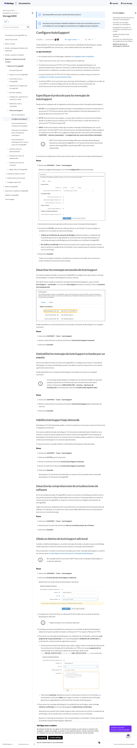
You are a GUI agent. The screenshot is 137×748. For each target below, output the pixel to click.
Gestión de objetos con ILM (16, 174)
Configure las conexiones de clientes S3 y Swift (18, 98)
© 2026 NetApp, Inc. (8, 744)
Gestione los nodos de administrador (16, 157)
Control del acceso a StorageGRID (16, 80)
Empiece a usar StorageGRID (18, 75)
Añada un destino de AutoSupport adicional (121, 45)
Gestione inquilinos (15, 92)
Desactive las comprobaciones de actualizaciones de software (123, 40)
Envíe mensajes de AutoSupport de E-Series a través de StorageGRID (20, 142)
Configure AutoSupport (19, 119)
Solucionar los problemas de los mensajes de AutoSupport (20, 132)
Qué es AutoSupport (18, 115)
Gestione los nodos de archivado (16, 164)
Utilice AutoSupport (16, 110)
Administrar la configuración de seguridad (18, 87)
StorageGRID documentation (11, 13)
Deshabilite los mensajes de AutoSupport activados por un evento (122, 29)
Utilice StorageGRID (11, 187)
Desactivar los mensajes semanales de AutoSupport (121, 23)
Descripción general (15, 70)
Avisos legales (9, 199)
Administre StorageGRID (15, 66)
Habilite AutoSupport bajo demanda (121, 35)
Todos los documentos (9, 10)
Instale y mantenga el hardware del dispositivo (16, 49)
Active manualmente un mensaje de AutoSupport (20, 124)
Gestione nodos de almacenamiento (15, 150)
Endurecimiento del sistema (16, 178)
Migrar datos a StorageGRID (18, 169)
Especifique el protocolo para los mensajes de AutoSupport (72, 553)
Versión (6, 20)
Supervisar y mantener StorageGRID (16, 191)
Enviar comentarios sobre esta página (124, 744)
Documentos (24, 3)
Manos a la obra (10, 44)
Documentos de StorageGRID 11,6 (16, 35)
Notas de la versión (11, 39)
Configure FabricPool (14, 182)
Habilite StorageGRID (12, 195)
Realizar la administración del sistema (15, 60)
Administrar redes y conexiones (15, 105)
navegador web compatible (84, 56)
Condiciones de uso (23, 744)
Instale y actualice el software (14, 55)
